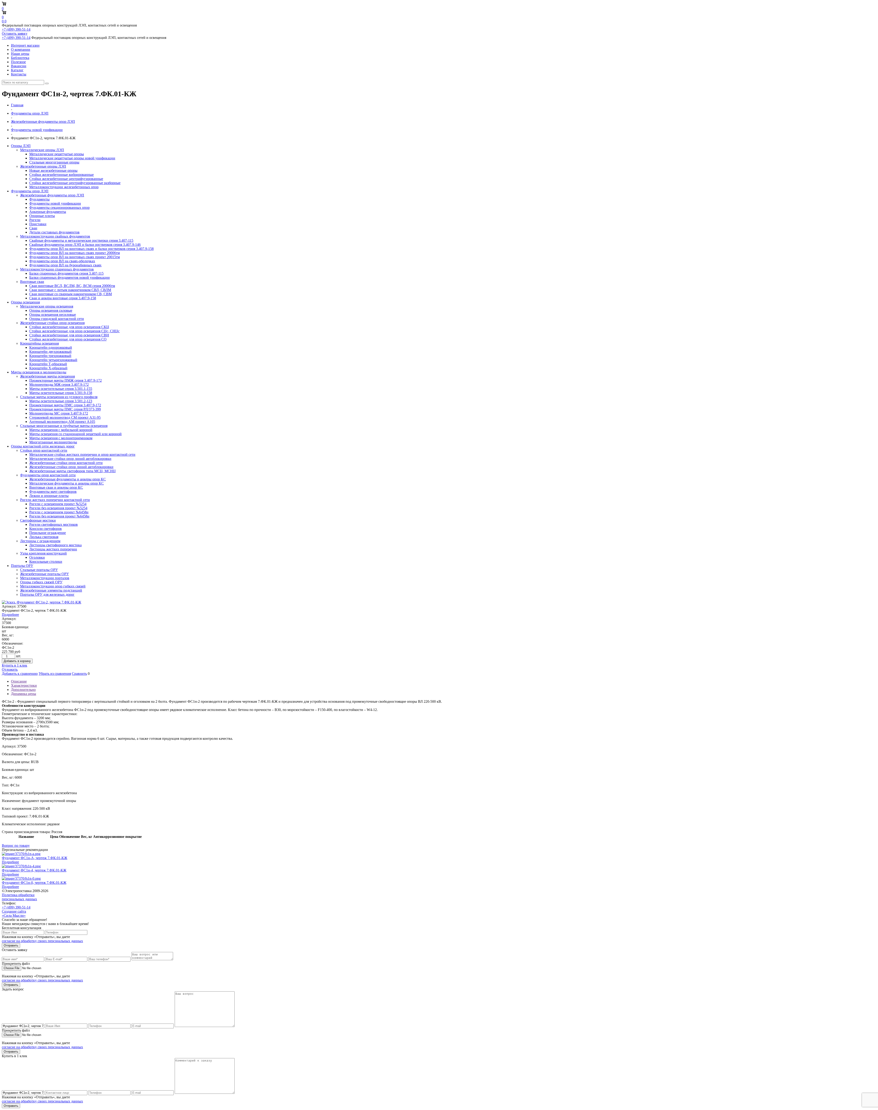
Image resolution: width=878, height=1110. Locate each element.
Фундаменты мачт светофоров (53, 491)
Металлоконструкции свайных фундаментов (55, 236)
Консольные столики (45, 561)
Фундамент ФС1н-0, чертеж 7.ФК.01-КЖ (34, 883)
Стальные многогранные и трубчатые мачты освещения (63, 426)
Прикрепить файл (16, 963)
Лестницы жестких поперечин (53, 549)
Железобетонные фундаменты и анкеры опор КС (67, 479)
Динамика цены (23, 694)
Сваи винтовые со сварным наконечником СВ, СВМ (70, 294)
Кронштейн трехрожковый (50, 356)
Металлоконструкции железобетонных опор (64, 187)
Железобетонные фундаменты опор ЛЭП (52, 195)
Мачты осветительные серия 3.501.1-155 (60, 389)
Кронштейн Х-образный (48, 368)
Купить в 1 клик (14, 665)
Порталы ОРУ (22, 566)
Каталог (17, 70)
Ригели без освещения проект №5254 (58, 508)
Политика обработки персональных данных (19, 897)
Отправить (11, 945)
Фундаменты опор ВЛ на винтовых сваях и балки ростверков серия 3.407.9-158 (91, 249)
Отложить (10, 669)
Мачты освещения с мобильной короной (60, 430)
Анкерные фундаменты (47, 212)
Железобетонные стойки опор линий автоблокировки (71, 467)
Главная (17, 105)
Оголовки (37, 557)
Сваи (33, 228)
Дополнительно (23, 690)
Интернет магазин (25, 45)
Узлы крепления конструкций (43, 553)
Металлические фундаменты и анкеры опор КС (66, 483)
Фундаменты (39, 199)
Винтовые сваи (32, 282)
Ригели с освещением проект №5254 (57, 504)
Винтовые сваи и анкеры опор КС (56, 487)
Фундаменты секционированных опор (59, 207)
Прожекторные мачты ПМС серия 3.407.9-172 (65, 405)
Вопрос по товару (16, 845)
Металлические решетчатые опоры (56, 154)
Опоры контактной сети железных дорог (43, 446)
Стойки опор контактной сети (43, 450)
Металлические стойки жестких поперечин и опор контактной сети (82, 454)
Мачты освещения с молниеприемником (60, 438)
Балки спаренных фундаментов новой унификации (69, 277)
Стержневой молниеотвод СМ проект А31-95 (65, 417)
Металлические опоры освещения (46, 306)
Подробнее (10, 615)
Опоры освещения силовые (50, 310)
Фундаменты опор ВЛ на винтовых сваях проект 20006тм (74, 253)
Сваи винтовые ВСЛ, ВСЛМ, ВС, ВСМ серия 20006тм (72, 286)
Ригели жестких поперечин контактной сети (55, 500)
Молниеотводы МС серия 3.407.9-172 (58, 413)
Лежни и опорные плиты (49, 496)
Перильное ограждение (47, 533)
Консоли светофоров (45, 529)
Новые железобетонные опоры (53, 170)
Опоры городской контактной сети (56, 319)
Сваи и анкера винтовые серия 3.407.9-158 (62, 298)
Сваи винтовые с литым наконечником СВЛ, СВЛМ (70, 290)
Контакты (18, 74)
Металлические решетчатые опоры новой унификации (72, 158)
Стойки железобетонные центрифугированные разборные (74, 183)
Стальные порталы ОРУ (39, 570)
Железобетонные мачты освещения (47, 376)
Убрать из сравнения (55, 674)
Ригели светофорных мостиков (53, 524)
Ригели (34, 220)
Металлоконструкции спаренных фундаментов (57, 269)
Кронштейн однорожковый (50, 347)
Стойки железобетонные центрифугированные (66, 179)
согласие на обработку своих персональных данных (42, 941)
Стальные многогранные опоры (54, 162)
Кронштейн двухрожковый (50, 352)
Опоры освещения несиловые (52, 314)
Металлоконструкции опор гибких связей (53, 586)
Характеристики (24, 685)
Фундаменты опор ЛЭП (29, 191)
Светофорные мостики (38, 520)
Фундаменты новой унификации (55, 203)
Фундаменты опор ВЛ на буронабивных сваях (65, 265)
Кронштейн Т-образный (48, 364)
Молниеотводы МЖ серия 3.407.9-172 (59, 384)
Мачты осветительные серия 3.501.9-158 (60, 393)
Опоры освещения (25, 302)
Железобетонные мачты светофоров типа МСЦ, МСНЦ (72, 471)
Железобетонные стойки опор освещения (52, 323)
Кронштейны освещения (39, 343)
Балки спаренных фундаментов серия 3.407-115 (66, 273)
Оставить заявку (14, 33)
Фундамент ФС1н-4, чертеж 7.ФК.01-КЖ (34, 870)
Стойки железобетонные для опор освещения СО (68, 339)
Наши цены (20, 54)
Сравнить (79, 674)
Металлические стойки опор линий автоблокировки (70, 459)
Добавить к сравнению (20, 674)
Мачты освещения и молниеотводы (38, 372)
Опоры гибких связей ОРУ (41, 582)
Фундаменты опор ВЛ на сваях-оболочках (62, 261)
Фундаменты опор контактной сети (48, 475)
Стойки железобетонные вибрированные (61, 175)
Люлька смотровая (43, 537)
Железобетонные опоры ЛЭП (43, 166)
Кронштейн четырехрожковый (53, 360)
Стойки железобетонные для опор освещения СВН (69, 335)
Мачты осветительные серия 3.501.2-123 (60, 401)
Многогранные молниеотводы (53, 442)
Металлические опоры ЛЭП (42, 150)
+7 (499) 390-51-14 (16, 29)
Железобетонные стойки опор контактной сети (66, 463)
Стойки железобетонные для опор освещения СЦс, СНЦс (74, 331)
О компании (20, 49)
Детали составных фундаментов (54, 232)
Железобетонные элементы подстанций (51, 590)
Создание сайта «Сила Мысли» (14, 913)
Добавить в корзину (17, 661)
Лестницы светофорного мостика (55, 545)
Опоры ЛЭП (21, 146)
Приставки (37, 224)
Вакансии (18, 66)
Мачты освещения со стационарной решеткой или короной (75, 434)
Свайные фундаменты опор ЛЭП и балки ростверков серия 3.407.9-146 (85, 245)
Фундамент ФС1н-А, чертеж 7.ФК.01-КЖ (34, 858)
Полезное (18, 62)
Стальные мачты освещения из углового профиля (58, 397)
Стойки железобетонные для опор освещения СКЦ (69, 327)
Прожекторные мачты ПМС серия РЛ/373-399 (65, 409)
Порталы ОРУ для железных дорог (47, 594)
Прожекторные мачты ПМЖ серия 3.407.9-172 (65, 380)
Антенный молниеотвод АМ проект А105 (62, 422)
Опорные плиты (42, 216)
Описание (19, 681)
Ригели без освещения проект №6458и (59, 516)
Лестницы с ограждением (40, 541)
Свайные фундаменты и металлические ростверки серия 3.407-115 (81, 240)
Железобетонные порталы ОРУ (44, 574)
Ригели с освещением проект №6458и (58, 512)
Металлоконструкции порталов (44, 578)
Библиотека (20, 58)
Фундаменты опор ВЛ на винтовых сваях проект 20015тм (74, 257)
